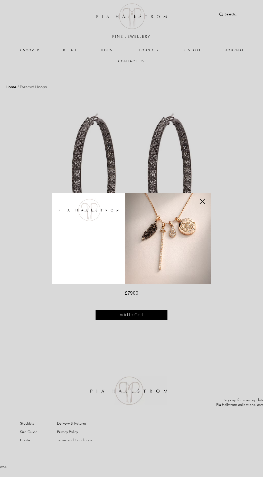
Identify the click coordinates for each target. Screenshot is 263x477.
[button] (202, 201)
